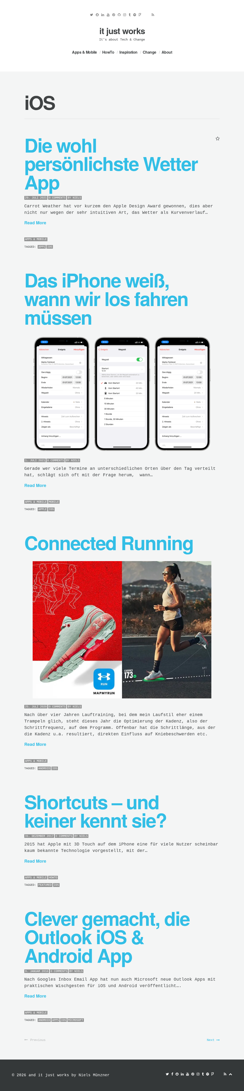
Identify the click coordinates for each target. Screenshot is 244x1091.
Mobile (54, 502)
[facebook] (172, 1074)
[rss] (153, 14)
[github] (119, 14)
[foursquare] (140, 14)
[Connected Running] (122, 629)
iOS (49, 247)
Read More (35, 223)
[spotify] (134, 14)
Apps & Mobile (84, 52)
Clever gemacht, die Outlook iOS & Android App (106, 936)
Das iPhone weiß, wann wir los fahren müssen (106, 298)
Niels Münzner (94, 1075)
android (44, 768)
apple (42, 509)
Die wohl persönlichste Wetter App (111, 163)
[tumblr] (130, 14)
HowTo (108, 52)
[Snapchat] (97, 14)
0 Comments (57, 198)
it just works (122, 31)
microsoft (75, 1020)
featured (45, 885)
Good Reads (146, 16)
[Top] (230, 1074)
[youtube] (108, 14)
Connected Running (108, 542)
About (167, 52)
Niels (77, 198)
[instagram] (124, 14)
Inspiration (128, 52)
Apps (41, 247)
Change (149, 52)
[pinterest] (113, 14)
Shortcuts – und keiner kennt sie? (95, 811)
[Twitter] (91, 14)
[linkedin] (102, 14)
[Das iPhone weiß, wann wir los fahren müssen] (122, 394)
